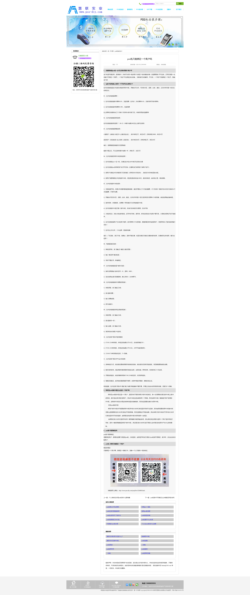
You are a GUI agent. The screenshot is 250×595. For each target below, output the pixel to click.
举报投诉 (103, 590)
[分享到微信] (137, 585)
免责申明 (108, 590)
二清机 (144, 545)
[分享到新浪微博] (134, 585)
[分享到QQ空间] (130, 585)
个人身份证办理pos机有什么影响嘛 (119, 497)
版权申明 (114, 590)
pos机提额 (145, 540)
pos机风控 (110, 545)
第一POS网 (110, 51)
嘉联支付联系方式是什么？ (115, 536)
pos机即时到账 (146, 553)
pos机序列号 (110, 549)
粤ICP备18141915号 (178, 590)
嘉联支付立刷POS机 (113, 540)
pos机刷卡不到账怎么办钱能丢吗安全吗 (162, 497)
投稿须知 (124, 590)
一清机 (109, 553)
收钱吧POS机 (146, 536)
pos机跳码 (145, 549)
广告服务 (119, 590)
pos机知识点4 (118, 51)
